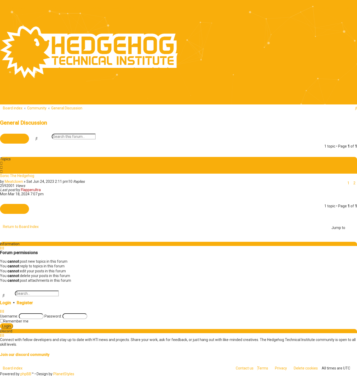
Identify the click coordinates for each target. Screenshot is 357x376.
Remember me (15, 321)
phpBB (25, 374)
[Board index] (89, 52)
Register (25, 302)
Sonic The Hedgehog (17, 176)
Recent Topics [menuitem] (122, 8)
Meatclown (14, 181)
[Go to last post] (43, 190)
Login (5, 302)
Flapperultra (31, 190)
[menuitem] (38, 8)
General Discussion (23, 123)
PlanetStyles (63, 374)
